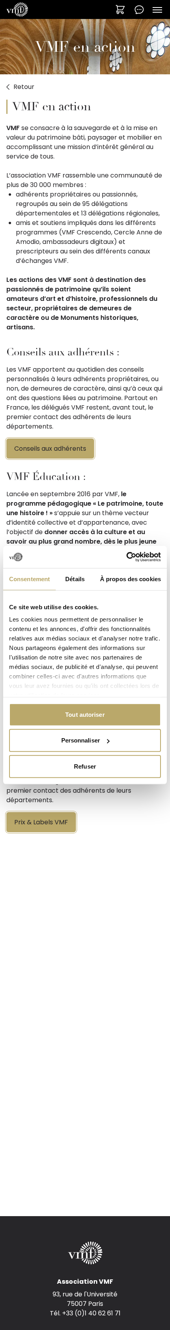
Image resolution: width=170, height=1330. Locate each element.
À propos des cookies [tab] (130, 578)
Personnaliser (80, 740)
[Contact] (139, 9)
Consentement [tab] (29, 578)
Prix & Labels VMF (41, 822)
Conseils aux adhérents (50, 448)
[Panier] (120, 9)
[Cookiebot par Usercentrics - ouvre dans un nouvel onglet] (126, 557)
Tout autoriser (84, 714)
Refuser (85, 766)
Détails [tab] (75, 578)
